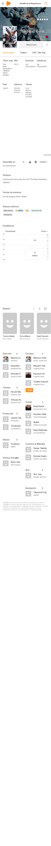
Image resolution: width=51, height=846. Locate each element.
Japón (5, 88)
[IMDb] (28, 212)
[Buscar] (46, 3)
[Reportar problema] (30, 162)
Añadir (24, 197)
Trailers (23, 52)
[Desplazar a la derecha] (39, 308)
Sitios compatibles (24, 162)
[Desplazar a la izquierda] (34, 308)
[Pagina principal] (8, 5)
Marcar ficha (31, 45)
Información (8, 52)
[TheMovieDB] (37, 212)
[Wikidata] (8, 216)
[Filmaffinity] (20, 212)
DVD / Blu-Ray (38, 52)
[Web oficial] (9, 212)
